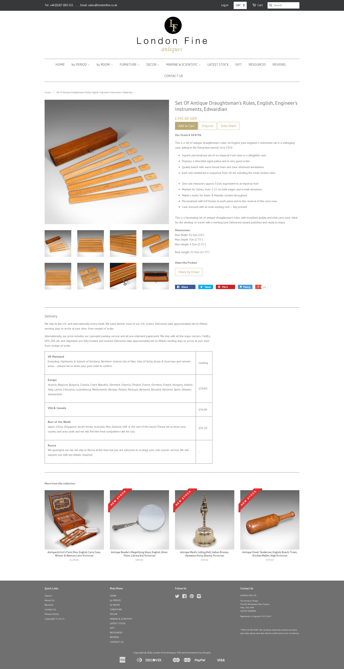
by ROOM (104, 64)
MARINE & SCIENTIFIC (182, 64)
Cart (260, 5)
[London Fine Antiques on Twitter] (177, 597)
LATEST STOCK (218, 64)
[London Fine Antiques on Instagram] (199, 597)
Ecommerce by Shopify (199, 652)
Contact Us (50, 609)
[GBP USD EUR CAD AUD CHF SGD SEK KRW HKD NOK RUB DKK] (240, 5)
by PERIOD (79, 64)
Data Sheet (228, 126)
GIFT (238, 64)
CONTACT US (173, 76)
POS (179, 652)
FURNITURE (128, 64)
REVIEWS (279, 64)
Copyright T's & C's (54, 618)
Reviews (49, 604)
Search (48, 595)
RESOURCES (257, 64)
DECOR (151, 64)
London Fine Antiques (164, 652)
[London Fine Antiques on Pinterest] (192, 597)
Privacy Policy (52, 613)
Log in (224, 5)
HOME (60, 64)
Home (48, 92)
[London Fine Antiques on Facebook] (184, 597)
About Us (49, 600)
